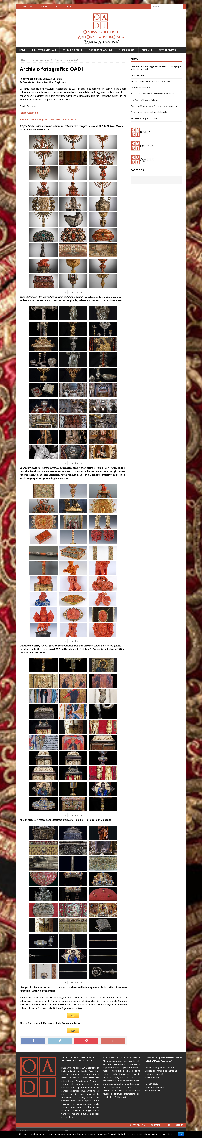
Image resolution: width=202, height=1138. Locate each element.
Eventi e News (167, 49)
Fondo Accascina (29, 112)
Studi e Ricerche (72, 49)
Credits (68, 7)
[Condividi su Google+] (113, 1041)
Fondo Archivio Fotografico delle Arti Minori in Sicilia (48, 119)
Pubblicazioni (126, 49)
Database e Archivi (100, 49)
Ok (181, 1134)
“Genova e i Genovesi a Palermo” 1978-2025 (150, 81)
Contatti (44, 7)
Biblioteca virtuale (44, 49)
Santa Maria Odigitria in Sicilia (144, 118)
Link (57, 7)
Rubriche (147, 49)
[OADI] (101, 28)
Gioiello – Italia (137, 75)
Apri (73, 1015)
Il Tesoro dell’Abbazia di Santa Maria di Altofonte (152, 93)
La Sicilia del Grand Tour (141, 87)
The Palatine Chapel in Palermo (145, 100)
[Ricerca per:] (167, 6)
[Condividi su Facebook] (33, 1041)
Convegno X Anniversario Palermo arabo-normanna (154, 106)
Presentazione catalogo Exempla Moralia (149, 112)
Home (22, 49)
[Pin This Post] (86, 1041)
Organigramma (26, 7)
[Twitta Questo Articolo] (60, 1041)
